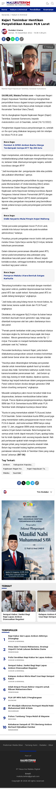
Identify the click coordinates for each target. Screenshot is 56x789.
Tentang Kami (31, 745)
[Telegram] (17, 39)
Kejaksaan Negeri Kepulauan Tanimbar (14, 469)
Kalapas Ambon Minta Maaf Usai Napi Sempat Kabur (31, 677)
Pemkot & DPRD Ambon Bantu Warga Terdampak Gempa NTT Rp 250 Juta (24, 146)
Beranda (5, 15)
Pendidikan (35, 9)
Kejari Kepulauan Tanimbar (38, 469)
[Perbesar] (28, 85)
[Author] (4, 31)
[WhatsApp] (13, 39)
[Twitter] (8, 39)
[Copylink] (22, 39)
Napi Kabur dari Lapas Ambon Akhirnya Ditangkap (27, 637)
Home (4, 9)
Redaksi (42, 745)
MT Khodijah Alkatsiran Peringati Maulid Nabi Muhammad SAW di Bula (31, 707)
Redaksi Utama (15, 30)
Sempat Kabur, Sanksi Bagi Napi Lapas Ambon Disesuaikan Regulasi (16, 616)
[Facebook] (4, 39)
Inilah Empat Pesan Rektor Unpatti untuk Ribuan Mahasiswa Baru (28, 688)
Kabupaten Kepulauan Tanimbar (24, 465)
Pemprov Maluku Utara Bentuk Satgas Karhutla (24, 277)
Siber (51, 745)
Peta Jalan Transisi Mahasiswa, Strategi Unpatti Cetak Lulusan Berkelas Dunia (28, 648)
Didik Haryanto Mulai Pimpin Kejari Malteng (26, 219)
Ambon (6, 465)
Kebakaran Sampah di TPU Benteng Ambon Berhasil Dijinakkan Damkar (30, 725)
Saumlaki (17, 473)
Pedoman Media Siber (13, 745)
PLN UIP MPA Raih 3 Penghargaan (25, 697)
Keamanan (48, 9)
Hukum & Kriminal (18, 9)
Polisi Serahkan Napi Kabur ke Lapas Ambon (30, 657)
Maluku (6, 473)
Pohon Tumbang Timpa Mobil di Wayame (28, 716)
